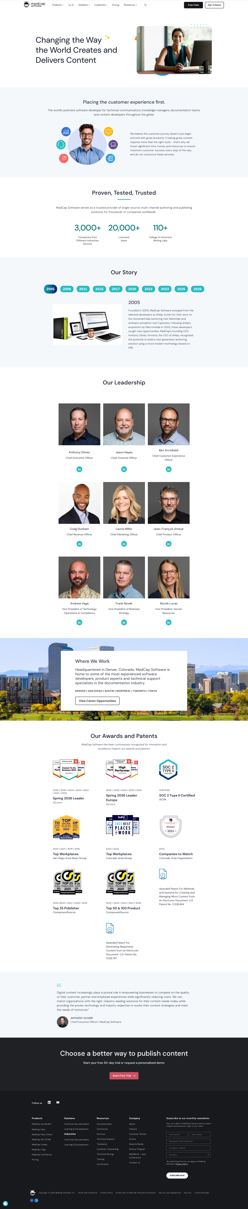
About (132, 1124)
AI (72, 4)
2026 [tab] (198, 289)
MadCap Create (39, 1144)
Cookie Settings (201, 1193)
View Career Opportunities (97, 701)
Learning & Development (76, 1129)
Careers (133, 1129)
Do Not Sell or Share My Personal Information (136, 1193)
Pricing (115, 4)
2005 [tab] (50, 289)
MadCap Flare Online (42, 1134)
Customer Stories (137, 1134)
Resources (129, 5)
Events (132, 1139)
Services (101, 1134)
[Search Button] (145, 5)
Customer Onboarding (108, 1149)
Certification (103, 1164)
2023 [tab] (165, 289)
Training (100, 1159)
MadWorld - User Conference (137, 1156)
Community (102, 1129)
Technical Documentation (76, 1124)
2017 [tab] (116, 289)
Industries (70, 1133)
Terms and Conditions (87, 1193)
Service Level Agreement (170, 1193)
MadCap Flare (38, 1129)
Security (188, 1193)
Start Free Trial (122, 1075)
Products (56, 5)
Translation (102, 1144)
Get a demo (214, 4)
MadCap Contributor (42, 1154)
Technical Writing (105, 1154)
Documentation (104, 1124)
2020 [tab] (132, 289)
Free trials (193, 4)
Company (134, 1118)
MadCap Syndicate (42, 1124)
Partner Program (137, 1149)
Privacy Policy (182, 1164)
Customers (99, 5)
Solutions (83, 5)
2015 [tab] (99, 289)
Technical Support (106, 1139)
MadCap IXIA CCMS (41, 1139)
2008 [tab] (67, 289)
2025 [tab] (181, 289)
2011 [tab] (83, 289)
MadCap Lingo (39, 1149)
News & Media (136, 1144)
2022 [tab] (149, 289)
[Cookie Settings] (5, 1203)
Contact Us (134, 1162)
